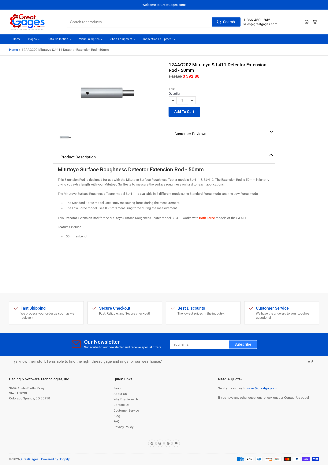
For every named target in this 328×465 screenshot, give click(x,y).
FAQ (116, 421)
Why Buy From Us (126, 399)
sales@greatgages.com (260, 24)
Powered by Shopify (55, 459)
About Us (120, 394)
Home (13, 50)
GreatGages (30, 459)
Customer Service (126, 410)
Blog (117, 416)
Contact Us (121, 405)
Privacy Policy (123, 427)
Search (229, 22)
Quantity (174, 93)
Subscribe (242, 344)
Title (172, 89)
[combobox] (154, 22)
